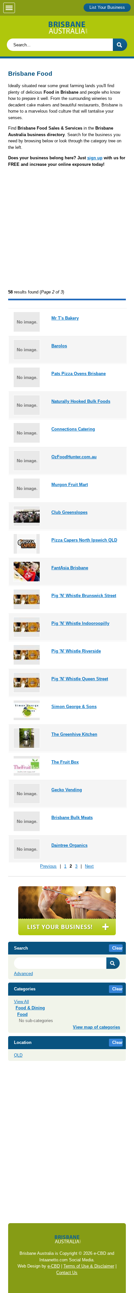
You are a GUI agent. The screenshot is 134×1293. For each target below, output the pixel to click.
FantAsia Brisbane (69, 567)
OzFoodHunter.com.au (74, 456)
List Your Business (107, 7)
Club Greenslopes (69, 512)
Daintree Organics (69, 845)
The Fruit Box (65, 762)
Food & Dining (30, 1007)
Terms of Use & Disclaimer (88, 1266)
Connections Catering (73, 429)
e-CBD (53, 1266)
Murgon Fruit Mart (69, 484)
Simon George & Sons (74, 706)
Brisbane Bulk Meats (72, 817)
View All (21, 1001)
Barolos (59, 345)
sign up (94, 157)
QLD (18, 1055)
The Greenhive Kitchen (74, 734)
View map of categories (96, 1027)
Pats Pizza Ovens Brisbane (78, 373)
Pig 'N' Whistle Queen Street (79, 678)
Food (22, 1014)
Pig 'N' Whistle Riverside (76, 651)
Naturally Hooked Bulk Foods (80, 401)
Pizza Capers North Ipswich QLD (84, 540)
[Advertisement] (67, 229)
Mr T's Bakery (65, 318)
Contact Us (66, 1272)
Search (113, 963)
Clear (117, 948)
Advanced (23, 973)
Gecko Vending (66, 789)
